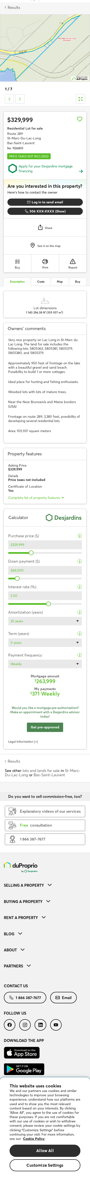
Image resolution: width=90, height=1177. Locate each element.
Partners (13, 966)
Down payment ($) (24, 561)
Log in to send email (47, 202)
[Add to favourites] (80, 119)
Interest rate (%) (22, 587)
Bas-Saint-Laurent (49, 774)
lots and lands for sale (41, 770)
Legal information (20, 741)
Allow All (45, 1150)
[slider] (31, 552)
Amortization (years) (25, 612)
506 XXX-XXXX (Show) (48, 211)
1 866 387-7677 (28, 997)
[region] (45, 1127)
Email (67, 997)
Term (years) (18, 633)
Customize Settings (44, 1165)
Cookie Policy (34, 1139)
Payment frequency (25, 655)
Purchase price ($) (23, 536)
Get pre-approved (45, 727)
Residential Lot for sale (25, 128)
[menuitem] (45, 885)
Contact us (16, 985)
